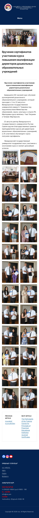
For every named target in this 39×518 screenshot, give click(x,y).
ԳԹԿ (4, 471)
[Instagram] (7, 456)
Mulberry (5, 476)
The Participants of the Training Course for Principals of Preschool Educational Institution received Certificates (27, 428)
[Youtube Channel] (11, 456)
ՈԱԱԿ (4, 473)
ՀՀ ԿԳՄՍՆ (6, 468)
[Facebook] (3, 456)
